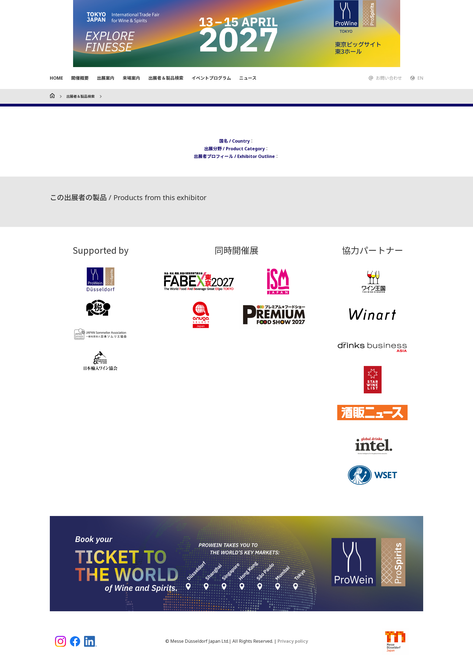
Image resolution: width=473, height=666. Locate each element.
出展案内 (105, 78)
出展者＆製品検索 (165, 78)
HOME (56, 78)
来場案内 (131, 78)
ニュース (247, 78)
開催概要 (80, 78)
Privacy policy (292, 641)
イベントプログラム (211, 78)
